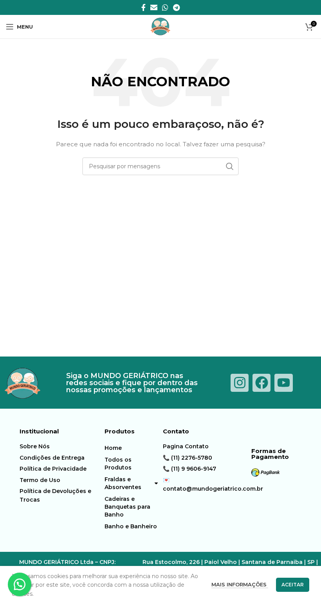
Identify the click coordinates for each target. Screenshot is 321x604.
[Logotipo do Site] (160, 26)
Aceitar (292, 585)
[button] (19, 584)
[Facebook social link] (143, 7)
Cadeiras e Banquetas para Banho (127, 506)
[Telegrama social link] (176, 7)
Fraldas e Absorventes (123, 483)
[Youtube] (283, 383)
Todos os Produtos (118, 463)
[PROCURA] (230, 166)
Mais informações (239, 584)
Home (113, 447)
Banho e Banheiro (131, 526)
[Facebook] (261, 383)
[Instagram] (240, 383)
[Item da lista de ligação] (56, 446)
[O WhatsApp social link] (165, 7)
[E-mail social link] (154, 7)
